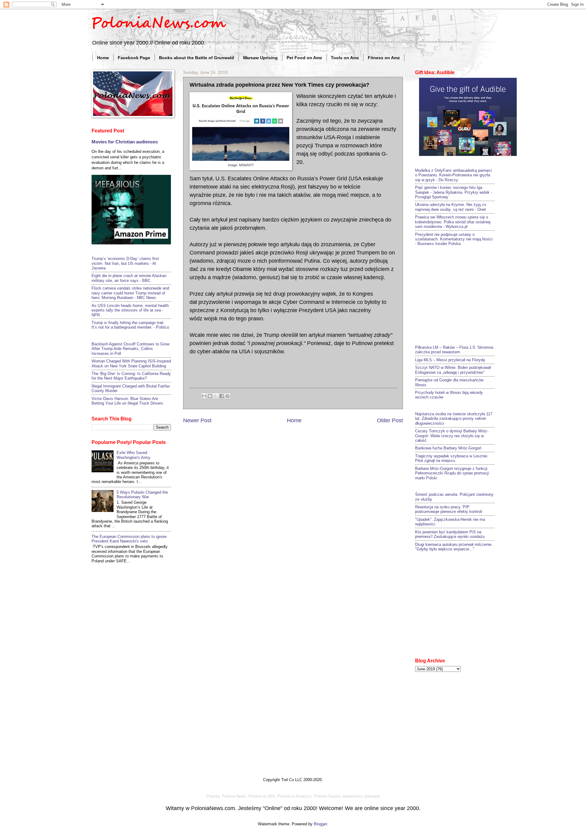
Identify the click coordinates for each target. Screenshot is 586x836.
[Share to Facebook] (222, 396)
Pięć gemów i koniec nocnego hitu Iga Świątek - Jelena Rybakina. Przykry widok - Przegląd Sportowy (453, 192)
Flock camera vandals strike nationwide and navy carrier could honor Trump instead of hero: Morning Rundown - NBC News (130, 293)
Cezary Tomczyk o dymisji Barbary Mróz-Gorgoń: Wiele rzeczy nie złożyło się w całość (451, 436)
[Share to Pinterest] (227, 396)
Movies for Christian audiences (125, 141)
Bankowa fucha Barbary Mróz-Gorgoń (448, 448)
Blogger (320, 824)
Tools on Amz (345, 57)
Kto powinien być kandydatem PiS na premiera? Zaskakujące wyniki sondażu (450, 534)
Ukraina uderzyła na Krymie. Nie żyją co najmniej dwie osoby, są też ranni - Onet (450, 206)
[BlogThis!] (210, 396)
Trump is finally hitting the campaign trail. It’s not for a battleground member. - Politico (130, 325)
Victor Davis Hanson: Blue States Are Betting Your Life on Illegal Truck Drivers (127, 400)
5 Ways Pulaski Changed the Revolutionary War (142, 494)
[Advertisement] (461, 295)
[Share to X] (216, 396)
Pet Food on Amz (304, 57)
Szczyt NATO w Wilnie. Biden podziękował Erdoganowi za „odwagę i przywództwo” (453, 369)
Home (103, 57)
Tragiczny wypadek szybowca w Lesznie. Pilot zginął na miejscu (451, 458)
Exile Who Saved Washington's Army (133, 454)
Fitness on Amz (384, 57)
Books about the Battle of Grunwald (196, 57)
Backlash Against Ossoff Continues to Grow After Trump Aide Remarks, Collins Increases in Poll (130, 349)
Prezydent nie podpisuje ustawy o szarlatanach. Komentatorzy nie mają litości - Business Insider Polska (454, 239)
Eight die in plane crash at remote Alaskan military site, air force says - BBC (129, 278)
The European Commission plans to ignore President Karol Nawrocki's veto (129, 538)
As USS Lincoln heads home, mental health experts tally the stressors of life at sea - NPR (130, 310)
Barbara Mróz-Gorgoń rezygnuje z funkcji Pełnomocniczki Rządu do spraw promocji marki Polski (452, 473)
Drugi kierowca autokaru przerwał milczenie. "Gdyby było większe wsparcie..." (454, 546)
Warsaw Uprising (260, 57)
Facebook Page (134, 57)
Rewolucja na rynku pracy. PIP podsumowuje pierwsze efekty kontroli (448, 509)
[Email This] (204, 396)
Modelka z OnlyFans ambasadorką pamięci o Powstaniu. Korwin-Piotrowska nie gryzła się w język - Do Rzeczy (453, 175)
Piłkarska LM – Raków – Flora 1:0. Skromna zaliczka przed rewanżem (454, 349)
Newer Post (197, 420)
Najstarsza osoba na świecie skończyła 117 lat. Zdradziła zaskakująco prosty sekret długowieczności (453, 419)
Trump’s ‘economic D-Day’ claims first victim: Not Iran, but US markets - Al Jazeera (125, 263)
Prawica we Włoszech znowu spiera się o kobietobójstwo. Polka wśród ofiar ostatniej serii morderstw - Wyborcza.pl (452, 222)
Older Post (390, 420)
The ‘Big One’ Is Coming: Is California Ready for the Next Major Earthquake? (131, 375)
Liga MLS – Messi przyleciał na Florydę (450, 360)
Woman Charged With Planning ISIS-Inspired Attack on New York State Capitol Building (131, 363)
